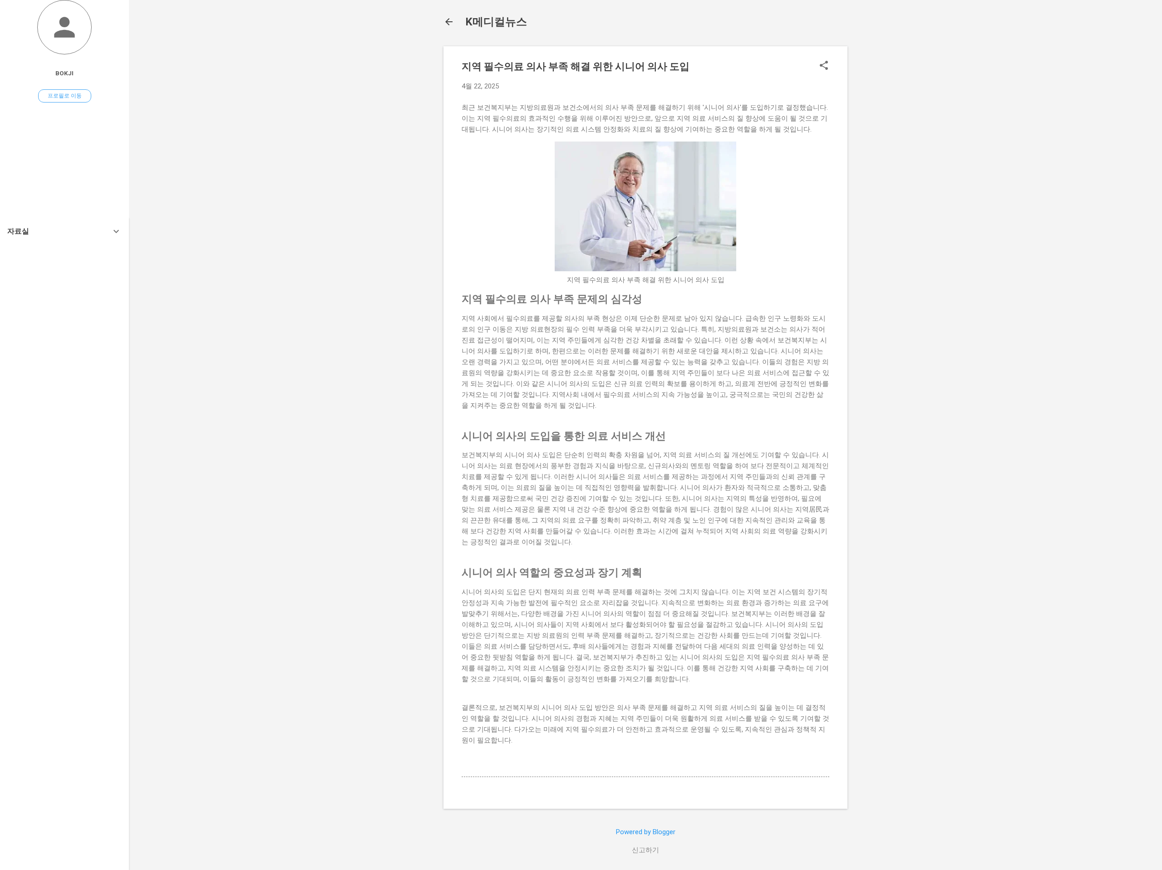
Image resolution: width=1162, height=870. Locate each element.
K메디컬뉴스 (496, 21)
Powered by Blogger (645, 832)
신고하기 (645, 850)
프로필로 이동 (65, 96)
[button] (823, 66)
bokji (64, 73)
